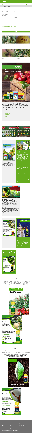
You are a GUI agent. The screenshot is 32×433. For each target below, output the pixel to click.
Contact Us (16, 31)
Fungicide (3, 423)
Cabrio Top (7, 114)
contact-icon (29, 4)
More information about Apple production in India (9, 26)
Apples (11, 423)
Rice (10, 428)
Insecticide (3, 425)
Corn (10, 425)
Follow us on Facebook (22, 423)
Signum (6, 115)
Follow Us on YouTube (21, 425)
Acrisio (6, 116)
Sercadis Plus (7, 113)
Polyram (6, 111)
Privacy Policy (3, 431)
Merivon (6, 112)
